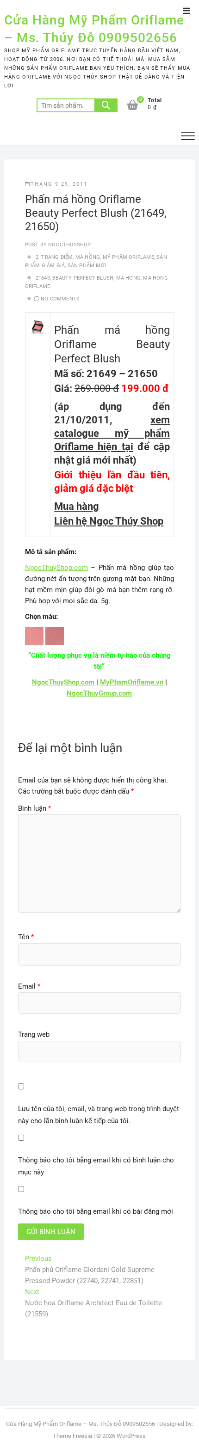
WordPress (131, 1435)
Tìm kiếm (106, 105)
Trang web (34, 1034)
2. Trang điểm (54, 257)
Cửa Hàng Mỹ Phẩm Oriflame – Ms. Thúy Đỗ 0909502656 (94, 28)
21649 (43, 278)
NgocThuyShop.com (56, 567)
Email (29, 986)
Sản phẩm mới (87, 266)
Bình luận (34, 808)
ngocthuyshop (69, 245)
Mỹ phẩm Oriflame (128, 257)
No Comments (60, 299)
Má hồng (87, 257)
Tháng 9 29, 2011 (59, 184)
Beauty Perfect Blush (82, 278)
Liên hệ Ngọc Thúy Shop (108, 521)
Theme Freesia (72, 1435)
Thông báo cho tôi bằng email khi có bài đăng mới (95, 1211)
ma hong (128, 278)
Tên (26, 937)
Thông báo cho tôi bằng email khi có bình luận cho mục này (96, 1166)
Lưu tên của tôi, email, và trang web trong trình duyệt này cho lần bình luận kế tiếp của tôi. (98, 1115)
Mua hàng (76, 506)
